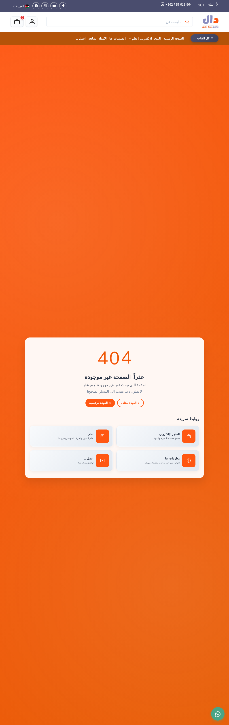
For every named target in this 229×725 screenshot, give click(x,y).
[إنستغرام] (45, 5)
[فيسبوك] (36, 5)
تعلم (134, 38)
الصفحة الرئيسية (173, 38)
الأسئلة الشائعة (97, 38)
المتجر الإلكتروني (150, 38)
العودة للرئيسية (98, 402)
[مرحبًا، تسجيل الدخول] (31, 22)
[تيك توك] (62, 5)
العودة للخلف (129, 402)
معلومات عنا (116, 38)
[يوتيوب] (53, 5)
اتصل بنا (81, 38)
